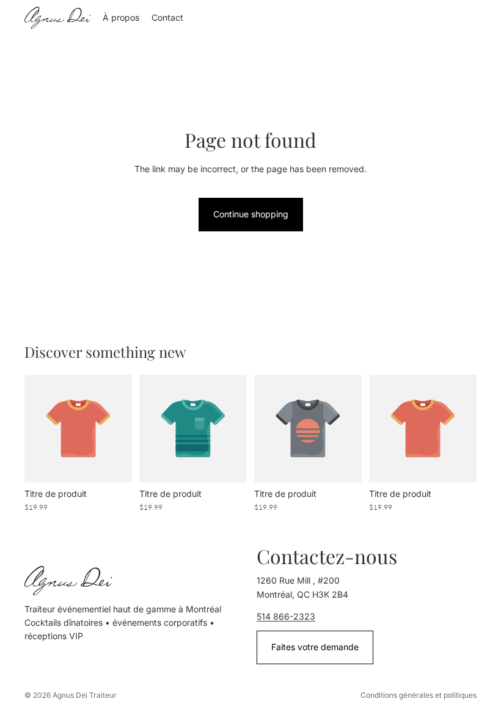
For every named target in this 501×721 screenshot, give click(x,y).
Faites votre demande (315, 647)
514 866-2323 (286, 616)
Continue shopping (250, 214)
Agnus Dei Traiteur (85, 695)
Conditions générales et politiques (418, 695)
